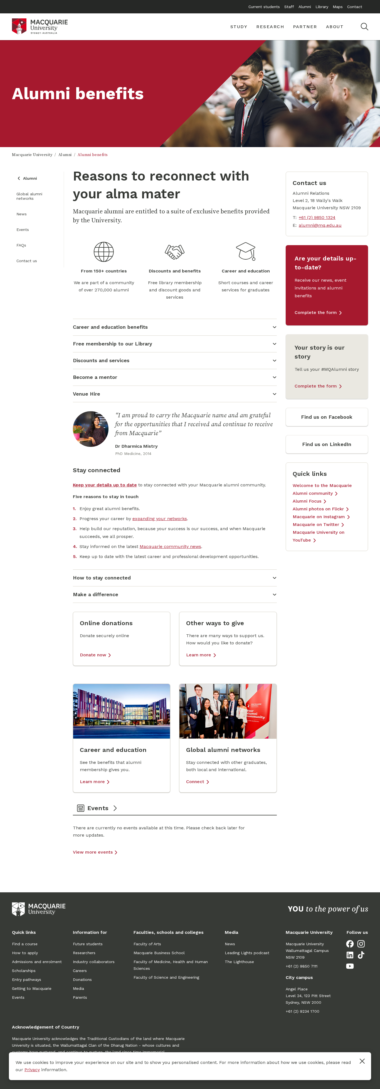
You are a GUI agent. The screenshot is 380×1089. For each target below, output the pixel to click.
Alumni (304, 6)
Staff (289, 6)
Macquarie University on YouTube (318, 536)
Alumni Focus (307, 501)
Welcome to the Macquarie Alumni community (322, 489)
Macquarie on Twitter (316, 524)
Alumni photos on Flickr (318, 508)
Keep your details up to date (105, 485)
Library (321, 6)
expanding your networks (159, 518)
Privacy (32, 1069)
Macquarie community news (170, 546)
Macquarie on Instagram (319, 516)
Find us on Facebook (326, 417)
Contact (354, 6)
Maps (338, 6)
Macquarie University (32, 154)
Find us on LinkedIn (326, 444)
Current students (264, 6)
